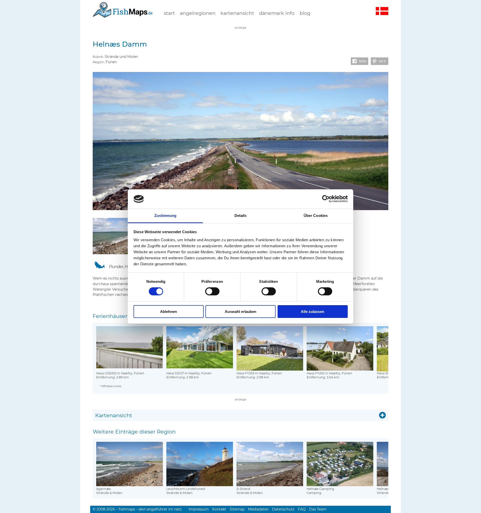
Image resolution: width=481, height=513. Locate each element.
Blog (305, 13)
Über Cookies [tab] (316, 215)
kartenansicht (237, 13)
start (169, 13)
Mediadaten (258, 509)
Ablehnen (168, 311)
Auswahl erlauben (240, 311)
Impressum (199, 509)
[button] (359, 61)
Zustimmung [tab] (165, 215)
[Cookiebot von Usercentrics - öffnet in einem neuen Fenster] (326, 199)
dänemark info (277, 13)
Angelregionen (197, 13)
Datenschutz (283, 509)
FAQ (302, 509)
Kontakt (219, 509)
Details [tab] (240, 215)
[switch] (212, 291)
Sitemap (237, 509)
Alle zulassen (312, 311)
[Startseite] (123, 15)
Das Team (317, 509)
